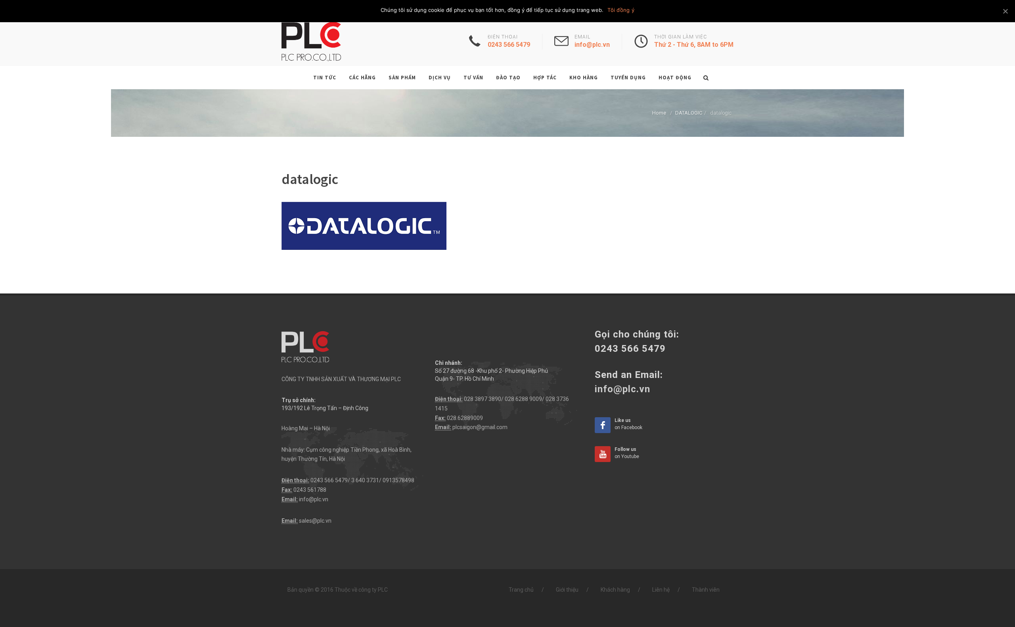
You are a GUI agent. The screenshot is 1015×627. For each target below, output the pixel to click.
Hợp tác (545, 77)
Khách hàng (615, 590)
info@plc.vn (313, 499)
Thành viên (706, 590)
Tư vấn (473, 77)
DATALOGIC (688, 113)
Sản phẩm (402, 77)
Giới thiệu (567, 590)
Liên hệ (661, 590)
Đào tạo (508, 77)
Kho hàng (583, 77)
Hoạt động (675, 77)
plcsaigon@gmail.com (480, 427)
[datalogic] (364, 225)
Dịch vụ (440, 77)
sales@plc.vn (315, 521)
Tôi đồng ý (620, 10)
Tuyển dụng (628, 77)
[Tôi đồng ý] (1005, 11)
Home (659, 113)
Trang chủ (521, 590)
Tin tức (324, 77)
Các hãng (362, 77)
